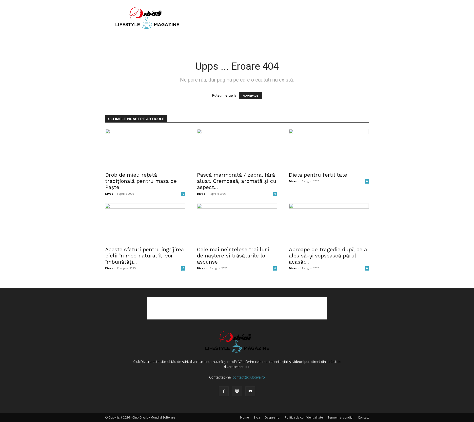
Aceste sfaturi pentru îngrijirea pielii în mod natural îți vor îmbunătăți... (144, 255)
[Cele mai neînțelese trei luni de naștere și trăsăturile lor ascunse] (237, 223)
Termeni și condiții (340, 417)
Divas (109, 193)
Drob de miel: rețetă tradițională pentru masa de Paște (141, 181)
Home (244, 417)
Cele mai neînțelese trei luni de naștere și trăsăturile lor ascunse (233, 255)
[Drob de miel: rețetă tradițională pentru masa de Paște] (145, 149)
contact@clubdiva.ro (249, 377)
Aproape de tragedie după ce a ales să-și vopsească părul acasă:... (328, 255)
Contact (363, 417)
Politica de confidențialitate (304, 417)
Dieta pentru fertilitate (318, 175)
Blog (257, 417)
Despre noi (272, 417)
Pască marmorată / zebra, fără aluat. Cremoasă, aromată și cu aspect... (236, 181)
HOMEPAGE (250, 95)
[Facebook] (224, 391)
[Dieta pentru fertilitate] (329, 149)
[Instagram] (237, 391)
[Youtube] (250, 391)
